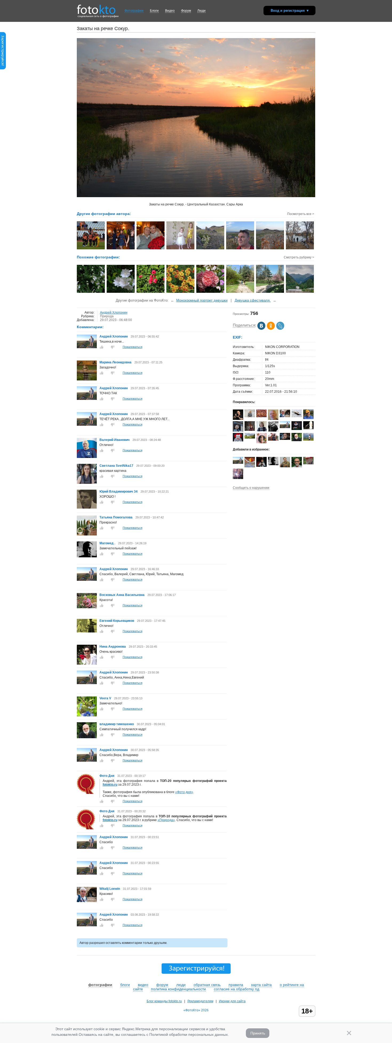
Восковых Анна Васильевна (122, 595)
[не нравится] (112, 347)
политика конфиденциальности (178, 989)
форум (162, 985)
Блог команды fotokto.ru (164, 1001)
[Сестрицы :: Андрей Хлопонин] (180, 249)
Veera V (105, 698)
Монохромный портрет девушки (201, 300)
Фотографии (134, 11)
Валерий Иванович (114, 440)
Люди (201, 11)
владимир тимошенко (117, 724)
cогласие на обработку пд (236, 989)
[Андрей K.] (308, 439)
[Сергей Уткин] (273, 439)
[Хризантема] (180, 292)
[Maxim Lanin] (261, 416)
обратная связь (207, 985)
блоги (125, 985)
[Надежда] (250, 430)
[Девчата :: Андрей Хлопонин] (121, 249)
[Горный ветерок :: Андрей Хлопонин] (240, 249)
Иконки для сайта (232, 1001)
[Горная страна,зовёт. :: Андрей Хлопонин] (270, 249)
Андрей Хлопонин (113, 312)
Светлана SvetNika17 (116, 466)
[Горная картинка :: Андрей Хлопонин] (210, 249)
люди (181, 985)
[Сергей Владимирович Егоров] (296, 429)
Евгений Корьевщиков (116, 621)
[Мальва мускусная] (91, 292)
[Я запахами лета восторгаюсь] (210, 292)
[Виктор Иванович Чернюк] (285, 439)
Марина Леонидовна (115, 362)
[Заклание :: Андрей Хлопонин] (91, 249)
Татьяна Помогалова (116, 517)
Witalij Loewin (109, 889)
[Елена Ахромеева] (261, 430)
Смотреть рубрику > (299, 257)
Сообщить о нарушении (251, 488)
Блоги (154, 11)
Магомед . (107, 543)
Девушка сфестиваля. (253, 300)
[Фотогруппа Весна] (250, 466)
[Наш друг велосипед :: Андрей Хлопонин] (300, 249)
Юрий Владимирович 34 (118, 491)
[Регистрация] (3, 68)
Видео (170, 11)
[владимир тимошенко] (87, 737)
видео (143, 985)
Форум (186, 11)
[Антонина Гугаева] (250, 437)
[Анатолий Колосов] (261, 466)
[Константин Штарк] (296, 416)
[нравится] (101, 347)
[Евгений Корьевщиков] (87, 631)
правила (236, 985)
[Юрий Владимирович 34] (87, 507)
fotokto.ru (110, 784)
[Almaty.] (300, 292)
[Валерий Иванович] (87, 457)
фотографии (100, 985)
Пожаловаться (132, 346)
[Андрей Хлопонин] (87, 347)
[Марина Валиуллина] (250, 416)
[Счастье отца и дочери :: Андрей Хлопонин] (151, 249)
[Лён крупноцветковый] (151, 292)
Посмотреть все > (300, 214)
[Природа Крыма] (240, 292)
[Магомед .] (87, 556)
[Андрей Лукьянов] (308, 418)
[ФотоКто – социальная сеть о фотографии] (96, 7)
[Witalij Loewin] (87, 901)
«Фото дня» (184, 792)
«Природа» (166, 820)
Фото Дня (106, 776)
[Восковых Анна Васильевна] (87, 607)
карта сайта (261, 985)
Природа (107, 316)
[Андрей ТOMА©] (238, 440)
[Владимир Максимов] (308, 463)
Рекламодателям (200, 1001)
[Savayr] (308, 428)
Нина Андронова (112, 646)
